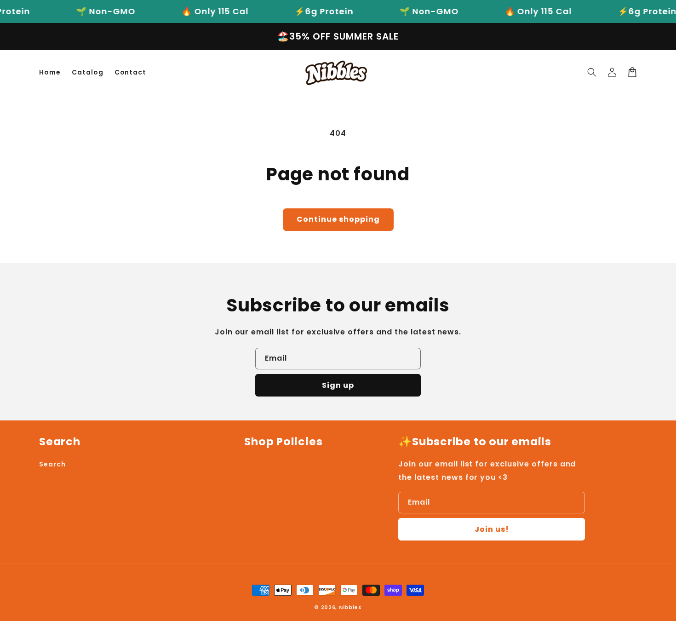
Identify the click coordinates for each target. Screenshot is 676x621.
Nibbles (350, 607)
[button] (592, 72)
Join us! (492, 529)
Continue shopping (338, 219)
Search (52, 464)
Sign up (338, 385)
